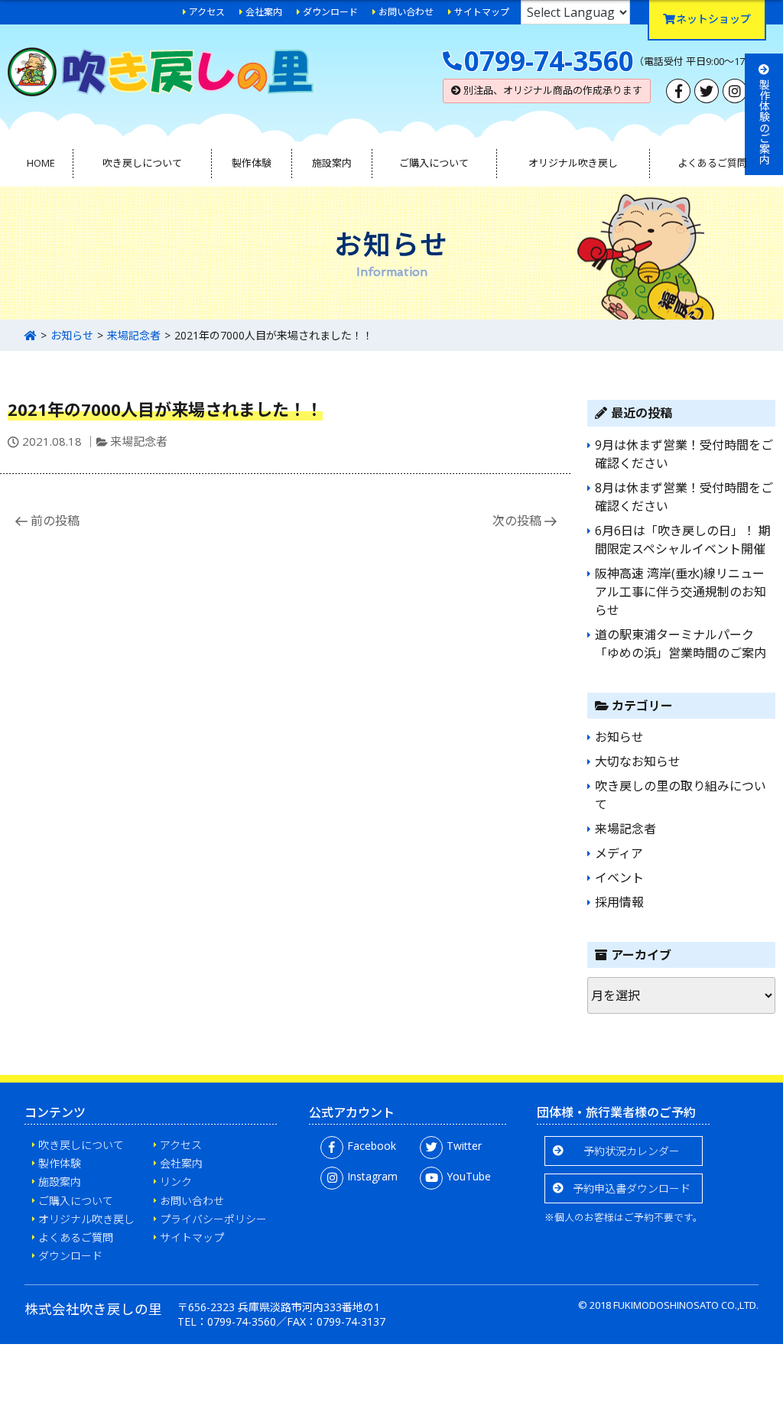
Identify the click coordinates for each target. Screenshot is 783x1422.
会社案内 (263, 11)
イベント (619, 877)
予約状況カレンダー (631, 1151)
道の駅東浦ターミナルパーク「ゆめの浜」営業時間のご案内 (680, 643)
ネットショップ (713, 18)
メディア (619, 853)
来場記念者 (134, 335)
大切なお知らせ (638, 761)
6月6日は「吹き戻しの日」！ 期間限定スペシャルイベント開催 (683, 539)
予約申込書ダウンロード (631, 1188)
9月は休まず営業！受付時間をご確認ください (684, 454)
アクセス (207, 11)
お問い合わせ (406, 11)
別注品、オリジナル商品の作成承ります (551, 90)
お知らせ (71, 335)
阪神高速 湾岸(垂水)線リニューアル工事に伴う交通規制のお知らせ (680, 591)
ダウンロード (330, 11)
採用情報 (619, 902)
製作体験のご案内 (764, 121)
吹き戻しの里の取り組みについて (680, 795)
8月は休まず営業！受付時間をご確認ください (684, 497)
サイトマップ (481, 11)
